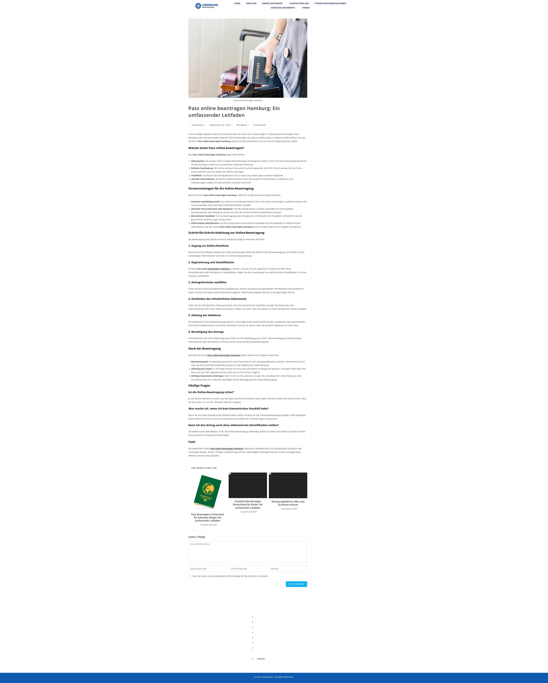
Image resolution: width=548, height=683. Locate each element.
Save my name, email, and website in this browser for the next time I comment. (230, 576)
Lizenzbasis (198, 125)
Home (237, 3)
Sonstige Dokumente (283, 8)
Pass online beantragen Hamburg (223, 355)
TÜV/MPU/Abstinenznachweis (330, 3)
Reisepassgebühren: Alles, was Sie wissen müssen (288, 503)
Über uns (251, 3)
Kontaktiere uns (299, 3)
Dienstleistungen (272, 3)
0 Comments (259, 125)
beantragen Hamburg (218, 268)
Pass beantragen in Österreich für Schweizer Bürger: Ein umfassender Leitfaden (207, 517)
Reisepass (242, 125)
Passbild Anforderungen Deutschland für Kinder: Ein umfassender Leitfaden (248, 504)
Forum (306, 8)
